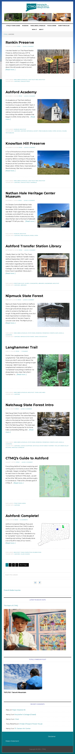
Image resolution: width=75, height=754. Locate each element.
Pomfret (51, 445)
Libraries (23, 285)
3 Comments (24, 519)
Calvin (22, 554)
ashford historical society (29, 131)
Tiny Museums (10, 132)
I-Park (16, 719)
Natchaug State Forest (40, 445)
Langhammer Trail (22, 347)
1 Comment (24, 351)
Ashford (17, 81)
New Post (42, 79)
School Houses (62, 131)
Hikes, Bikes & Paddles (20, 79)
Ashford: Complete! (22, 516)
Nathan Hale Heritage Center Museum (30, 194)
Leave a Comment (28, 46)
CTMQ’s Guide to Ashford (27, 458)
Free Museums (43, 131)
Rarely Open (52, 131)
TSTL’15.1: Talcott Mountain (15, 692)
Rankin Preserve (20, 42)
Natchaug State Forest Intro (30, 405)
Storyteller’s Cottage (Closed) (25, 714)
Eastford (29, 445)
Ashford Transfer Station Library (33, 246)
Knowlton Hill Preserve (25, 143)
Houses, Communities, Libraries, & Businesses (38, 283)
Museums (16, 129)
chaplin (23, 445)
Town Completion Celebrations (30, 552)
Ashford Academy (21, 92)
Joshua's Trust (25, 81)
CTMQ (37, 7)
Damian (27, 554)
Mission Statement (12, 741)
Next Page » (24, 565)
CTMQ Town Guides (20, 503)
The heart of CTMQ (11, 605)
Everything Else (19, 283)
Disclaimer (52, 736)
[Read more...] (10, 69)
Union (37, 336)
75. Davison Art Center (22, 728)
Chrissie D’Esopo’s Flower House (30, 724)
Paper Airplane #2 (19, 710)
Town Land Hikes (40, 392)
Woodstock (43, 336)
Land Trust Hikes (33, 79)
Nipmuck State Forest (24, 296)
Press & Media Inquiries (12, 590)
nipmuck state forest (27, 336)
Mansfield (33, 182)
